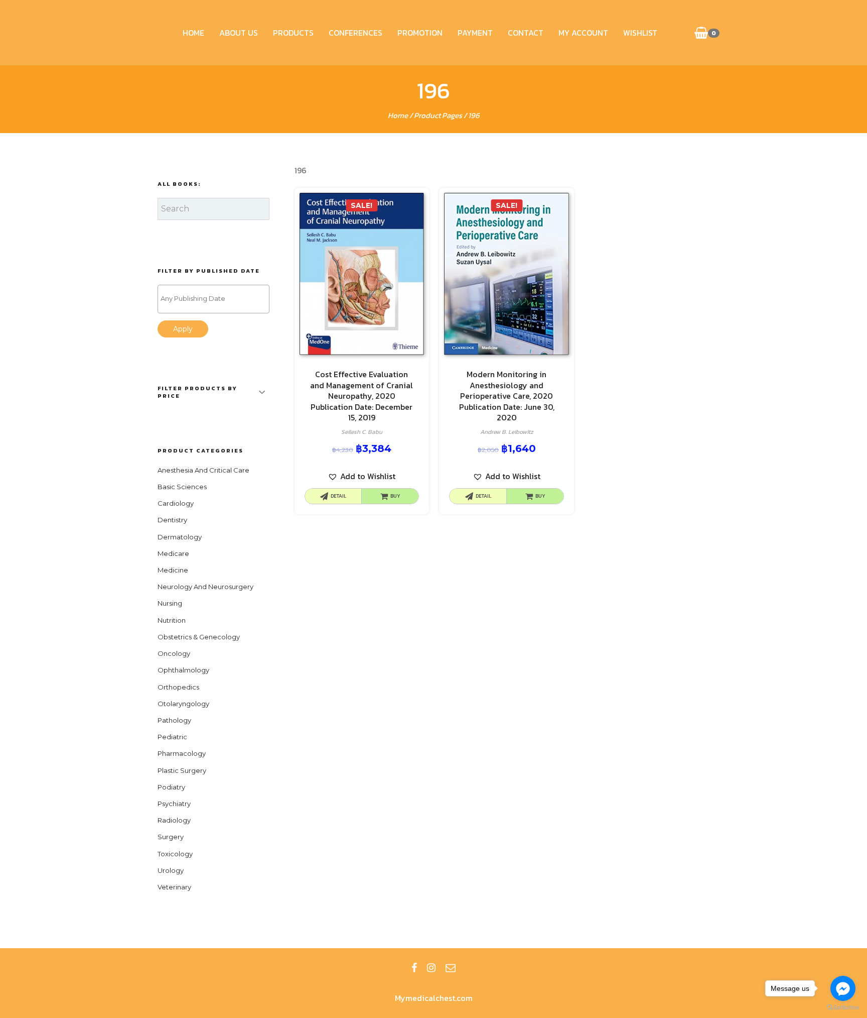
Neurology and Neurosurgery (205, 587)
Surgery (171, 837)
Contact (525, 33)
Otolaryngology (183, 704)
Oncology (174, 653)
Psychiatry (174, 804)
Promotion (420, 33)
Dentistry (172, 520)
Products (293, 33)
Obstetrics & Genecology (199, 637)
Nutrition (172, 620)
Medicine (173, 570)
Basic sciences (182, 487)
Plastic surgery (182, 770)
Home (193, 33)
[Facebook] (414, 967)
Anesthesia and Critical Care (203, 470)
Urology (171, 870)
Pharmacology (182, 753)
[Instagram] (431, 967)
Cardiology (176, 503)
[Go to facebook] (842, 988)
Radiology (174, 820)
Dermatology (180, 537)
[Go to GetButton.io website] (843, 1007)
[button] (361, 476)
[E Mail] (451, 967)
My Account (583, 33)
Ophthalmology (183, 670)
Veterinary (174, 887)
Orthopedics (178, 687)
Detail (338, 496)
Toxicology (175, 854)
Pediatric (172, 737)
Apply (183, 328)
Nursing (170, 603)
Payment (475, 33)
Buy (395, 496)
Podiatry (171, 787)
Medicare (173, 553)
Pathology (174, 720)
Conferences (355, 33)
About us (238, 33)
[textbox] (216, 298)
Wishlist (640, 33)
